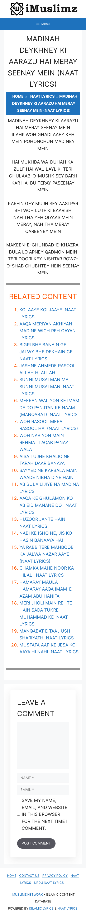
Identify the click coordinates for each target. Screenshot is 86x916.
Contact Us (29, 876)
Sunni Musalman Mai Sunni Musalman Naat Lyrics (46, 386)
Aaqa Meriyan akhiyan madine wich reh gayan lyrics (47, 330)
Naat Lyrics (42, 96)
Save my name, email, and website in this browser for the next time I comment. (44, 814)
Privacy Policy (55, 876)
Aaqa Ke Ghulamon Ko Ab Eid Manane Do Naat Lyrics (48, 505)
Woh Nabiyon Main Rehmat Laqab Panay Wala (43, 442)
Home (18, 96)
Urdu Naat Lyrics (49, 883)
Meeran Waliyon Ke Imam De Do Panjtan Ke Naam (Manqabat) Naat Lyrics (49, 407)
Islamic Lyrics (41, 908)
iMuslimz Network (27, 894)
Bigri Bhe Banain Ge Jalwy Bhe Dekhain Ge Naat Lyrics (46, 351)
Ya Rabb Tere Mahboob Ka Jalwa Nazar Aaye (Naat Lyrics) (46, 554)
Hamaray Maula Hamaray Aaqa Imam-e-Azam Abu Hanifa (46, 589)
